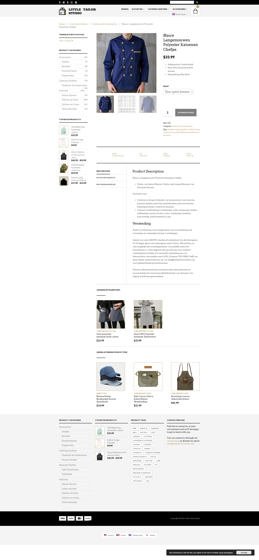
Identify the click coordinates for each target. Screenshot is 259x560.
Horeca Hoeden (69, 460)
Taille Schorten (69, 109)
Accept (244, 552)
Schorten (137, 9)
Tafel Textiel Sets (70, 470)
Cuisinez (166, 132)
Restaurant (186, 132)
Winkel (125, 9)
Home (62, 24)
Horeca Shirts (140, 457)
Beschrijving (103, 171)
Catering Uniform (157, 9)
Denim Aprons (69, 95)
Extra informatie (106, 177)
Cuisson (174, 132)
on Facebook (118, 155)
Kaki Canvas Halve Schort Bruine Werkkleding (143, 399)
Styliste (137, 477)
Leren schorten (69, 489)
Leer (158, 461)
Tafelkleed (67, 474)
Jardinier (137, 461)
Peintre (136, 465)
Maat (166, 86)
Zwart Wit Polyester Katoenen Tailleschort (145, 335)
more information (226, 552)
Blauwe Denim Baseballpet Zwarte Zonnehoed (106, 399)
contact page (173, 441)
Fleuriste (137, 453)
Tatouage (137, 481)
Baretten (102, 393)
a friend (166, 155)
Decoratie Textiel (67, 465)
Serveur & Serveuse (142, 473)
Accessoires (179, 9)
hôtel (180, 132)
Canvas (136, 436)
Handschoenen (69, 71)
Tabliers (149, 477)
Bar (169, 129)
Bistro (186, 129)
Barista (173, 129)
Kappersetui (68, 75)
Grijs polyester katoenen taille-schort (108, 335)
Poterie (147, 465)
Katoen (149, 461)
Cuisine (196, 129)
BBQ (135, 432)
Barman (180, 129)
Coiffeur (147, 436)
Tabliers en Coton (106, 331)
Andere (65, 62)
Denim (147, 449)
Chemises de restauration (104, 24)
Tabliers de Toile (142, 393)
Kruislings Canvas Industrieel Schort (180, 397)
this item (143, 155)
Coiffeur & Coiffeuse (142, 440)
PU (156, 465)
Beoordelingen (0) (106, 184)
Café (191, 129)
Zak (147, 481)
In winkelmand (186, 112)
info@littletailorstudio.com (180, 444)
